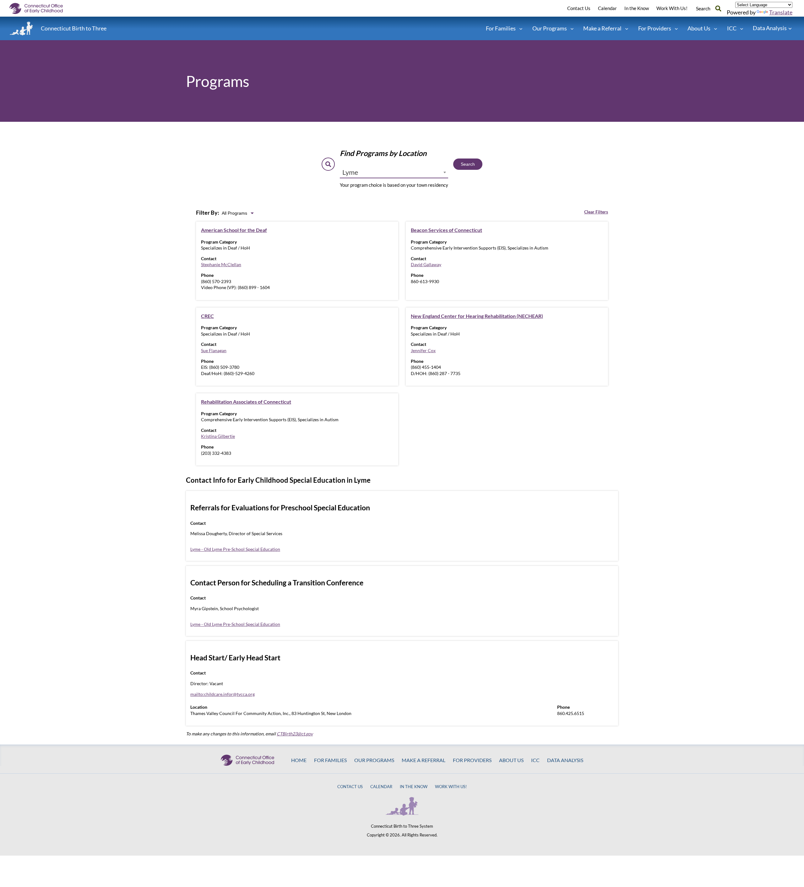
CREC (207, 316)
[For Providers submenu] (676, 28)
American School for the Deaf (234, 230)
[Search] (718, 8)
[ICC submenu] (741, 28)
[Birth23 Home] (21, 28)
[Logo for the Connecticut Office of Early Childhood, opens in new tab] (40, 8)
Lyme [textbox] (350, 172)
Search (468, 164)
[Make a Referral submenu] (627, 28)
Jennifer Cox (423, 350)
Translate (780, 12)
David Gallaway (426, 264)
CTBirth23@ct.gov (295, 733)
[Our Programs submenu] (572, 28)
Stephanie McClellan (221, 264)
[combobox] (394, 172)
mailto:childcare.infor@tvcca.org (222, 694)
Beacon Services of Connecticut (446, 230)
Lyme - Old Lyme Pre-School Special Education (235, 549)
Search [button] (703, 8)
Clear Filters (596, 211)
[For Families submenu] (521, 28)
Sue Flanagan (213, 350)
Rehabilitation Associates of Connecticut (246, 402)
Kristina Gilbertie (218, 436)
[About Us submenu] (716, 28)
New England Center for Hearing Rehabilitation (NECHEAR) (477, 316)
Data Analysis (770, 27)
